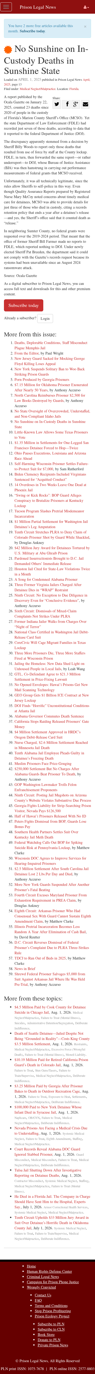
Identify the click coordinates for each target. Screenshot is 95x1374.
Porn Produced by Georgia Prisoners (42, 379)
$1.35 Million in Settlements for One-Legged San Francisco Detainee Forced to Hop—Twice (52, 445)
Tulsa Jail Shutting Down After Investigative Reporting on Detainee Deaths (48, 1173)
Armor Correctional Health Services (66, 1207)
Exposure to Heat (59, 1097)
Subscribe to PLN (51, 1323)
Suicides (20, 1023)
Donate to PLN (49, 1339)
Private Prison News (53, 1344)
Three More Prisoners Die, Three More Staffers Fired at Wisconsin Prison (50, 655)
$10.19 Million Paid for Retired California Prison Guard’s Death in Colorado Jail (51, 1062)
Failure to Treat (24, 1070)
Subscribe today (32, 31)
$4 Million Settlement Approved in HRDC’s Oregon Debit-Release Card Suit (47, 734)
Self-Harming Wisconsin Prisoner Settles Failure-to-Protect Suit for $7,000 (52, 466)
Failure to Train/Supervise (51, 1233)
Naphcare (20, 1118)
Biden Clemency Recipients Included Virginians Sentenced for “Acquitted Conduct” (50, 477)
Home (31, 1266)
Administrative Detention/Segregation (50, 1023)
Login (45, 318)
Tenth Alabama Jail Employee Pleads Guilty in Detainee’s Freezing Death (49, 755)
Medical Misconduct (43, 1160)
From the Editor (27, 353)
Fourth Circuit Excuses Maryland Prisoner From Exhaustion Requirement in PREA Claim (51, 897)
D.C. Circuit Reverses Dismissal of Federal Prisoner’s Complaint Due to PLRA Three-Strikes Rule (52, 947)
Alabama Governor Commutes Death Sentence (49, 716)
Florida (73, 89)
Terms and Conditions (51, 1305)
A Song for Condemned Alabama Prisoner (46, 579)
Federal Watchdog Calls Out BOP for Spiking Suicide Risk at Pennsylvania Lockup (49, 845)
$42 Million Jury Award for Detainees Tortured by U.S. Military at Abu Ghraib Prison (52, 550)
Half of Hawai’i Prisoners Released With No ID (50, 816)
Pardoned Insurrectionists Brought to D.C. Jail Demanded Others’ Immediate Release (49, 561)
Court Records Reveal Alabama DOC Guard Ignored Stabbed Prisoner (47, 1151)
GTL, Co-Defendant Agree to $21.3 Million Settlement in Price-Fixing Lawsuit (47, 676)
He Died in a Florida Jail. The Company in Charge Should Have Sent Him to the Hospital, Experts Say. (52, 1201)
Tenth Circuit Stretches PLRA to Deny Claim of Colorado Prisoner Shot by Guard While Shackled (52, 534)
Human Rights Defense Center (49, 1271)
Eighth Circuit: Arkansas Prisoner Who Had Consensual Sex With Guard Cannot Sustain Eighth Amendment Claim (53, 916)
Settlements (79, 1097)
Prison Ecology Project (52, 1316)
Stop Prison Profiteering (53, 1310)
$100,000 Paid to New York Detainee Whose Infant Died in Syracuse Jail (48, 1109)
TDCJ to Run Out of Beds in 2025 (40, 958)
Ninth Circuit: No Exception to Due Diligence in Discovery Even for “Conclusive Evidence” (51, 598)
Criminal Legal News (43, 1276)
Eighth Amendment (58, 1139)
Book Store (46, 1334)
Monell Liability (76, 1055)
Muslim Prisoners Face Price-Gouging (43, 763)
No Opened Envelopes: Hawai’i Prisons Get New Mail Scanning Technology (51, 687)
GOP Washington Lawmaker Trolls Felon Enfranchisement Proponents (46, 787)
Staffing (77, 1139)
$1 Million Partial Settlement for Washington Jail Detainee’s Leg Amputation (51, 524)
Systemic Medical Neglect (61, 1181)
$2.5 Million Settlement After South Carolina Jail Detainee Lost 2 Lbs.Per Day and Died (52, 871)
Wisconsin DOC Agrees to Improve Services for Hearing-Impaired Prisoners (50, 861)
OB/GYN (34, 1118)
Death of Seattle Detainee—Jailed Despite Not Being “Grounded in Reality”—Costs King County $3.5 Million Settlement (52, 1038)
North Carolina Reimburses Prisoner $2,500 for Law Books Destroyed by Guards (50, 398)
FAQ (38, 1300)
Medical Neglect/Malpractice (37, 89)
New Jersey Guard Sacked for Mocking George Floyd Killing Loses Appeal (50, 361)
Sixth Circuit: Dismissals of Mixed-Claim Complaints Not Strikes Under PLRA (46, 613)
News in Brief (25, 968)
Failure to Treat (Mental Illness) (60, 1018)
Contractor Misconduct (29, 1181)
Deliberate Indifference (65, 1102)
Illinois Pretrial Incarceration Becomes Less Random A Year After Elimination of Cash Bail (50, 929)
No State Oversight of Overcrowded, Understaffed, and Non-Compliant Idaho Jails (52, 413)
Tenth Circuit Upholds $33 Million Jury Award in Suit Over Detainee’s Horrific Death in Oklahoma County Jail (52, 1222)
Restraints (80, 1044)
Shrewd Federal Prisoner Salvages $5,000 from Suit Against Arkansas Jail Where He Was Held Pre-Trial (50, 979)
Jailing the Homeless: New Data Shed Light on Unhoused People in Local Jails (49, 666)
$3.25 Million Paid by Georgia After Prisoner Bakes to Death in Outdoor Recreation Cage (49, 1088)
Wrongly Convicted (41, 1287)
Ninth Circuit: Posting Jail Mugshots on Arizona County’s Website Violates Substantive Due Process (53, 797)
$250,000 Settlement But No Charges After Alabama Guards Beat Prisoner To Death (47, 771)
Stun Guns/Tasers (46, 1070)
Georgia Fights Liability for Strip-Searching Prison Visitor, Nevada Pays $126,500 (53, 808)
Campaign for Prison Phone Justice (53, 1281)
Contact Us (43, 1294)
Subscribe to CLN (51, 1329)
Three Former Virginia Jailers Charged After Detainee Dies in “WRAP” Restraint (48, 587)
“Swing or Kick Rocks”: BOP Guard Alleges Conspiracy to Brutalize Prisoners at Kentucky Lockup (49, 500)
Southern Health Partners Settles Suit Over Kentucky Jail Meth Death (46, 834)
